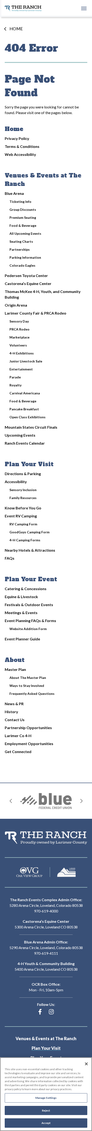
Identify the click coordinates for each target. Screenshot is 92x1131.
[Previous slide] (10, 801)
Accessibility (16, 481)
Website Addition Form (28, 629)
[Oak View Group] (29, 872)
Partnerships (19, 249)
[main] (46, 400)
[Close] (86, 1064)
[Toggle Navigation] (83, 8)
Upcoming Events (20, 435)
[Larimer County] (66, 872)
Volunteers (18, 345)
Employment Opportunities (29, 743)
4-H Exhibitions (21, 353)
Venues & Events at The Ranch (46, 1038)
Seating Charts (21, 241)
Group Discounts (22, 210)
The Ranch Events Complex (23, 8)
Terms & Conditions (22, 146)
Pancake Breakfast (24, 409)
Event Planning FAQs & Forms (30, 620)
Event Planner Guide (22, 639)
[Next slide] (81, 801)
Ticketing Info (20, 202)
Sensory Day (19, 321)
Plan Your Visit (29, 464)
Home (16, 28)
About (15, 660)
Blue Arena (14, 193)
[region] (46, 1094)
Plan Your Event (31, 579)
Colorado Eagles (22, 265)
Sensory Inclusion (23, 490)
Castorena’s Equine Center (28, 283)
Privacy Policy (17, 138)
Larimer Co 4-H (18, 735)
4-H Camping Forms (24, 540)
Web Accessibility (20, 154)
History (11, 711)
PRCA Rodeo (19, 329)
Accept (46, 1122)
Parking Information (25, 257)
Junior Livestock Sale (25, 361)
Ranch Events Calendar (25, 443)
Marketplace (19, 337)
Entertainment (21, 369)
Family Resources (23, 498)
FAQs (9, 558)
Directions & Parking (23, 473)
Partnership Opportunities (28, 727)
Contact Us (15, 719)
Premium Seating (22, 217)
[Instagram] (51, 1012)
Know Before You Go (23, 508)
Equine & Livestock (21, 596)
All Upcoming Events (25, 233)
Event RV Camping (21, 516)
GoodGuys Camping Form (29, 532)
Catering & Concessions (25, 588)
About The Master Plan (27, 678)
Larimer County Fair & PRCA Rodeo (35, 313)
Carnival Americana (24, 393)
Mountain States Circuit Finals (31, 427)
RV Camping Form (23, 524)
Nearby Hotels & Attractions (30, 550)
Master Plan (15, 669)
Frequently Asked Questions (31, 694)
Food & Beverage (22, 225)
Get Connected (18, 751)
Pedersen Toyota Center (26, 275)
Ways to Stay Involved (26, 686)
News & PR (14, 703)
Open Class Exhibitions (27, 417)
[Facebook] (40, 1012)
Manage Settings (46, 1097)
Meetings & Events (21, 612)
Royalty (15, 385)
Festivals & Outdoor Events (29, 604)
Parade (15, 377)
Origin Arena (16, 305)
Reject (46, 1110)
